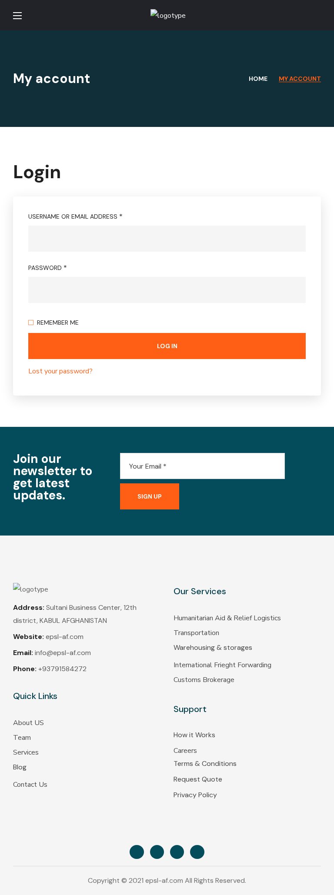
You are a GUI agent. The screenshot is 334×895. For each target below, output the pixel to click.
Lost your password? (60, 371)
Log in (167, 346)
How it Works (194, 734)
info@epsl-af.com (63, 652)
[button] (317, 15)
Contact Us (30, 784)
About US (28, 723)
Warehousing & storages (213, 647)
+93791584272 (62, 668)
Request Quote (198, 779)
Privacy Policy (195, 794)
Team (22, 737)
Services (26, 752)
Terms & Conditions (205, 763)
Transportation (196, 633)
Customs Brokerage (204, 680)
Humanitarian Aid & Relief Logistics (227, 618)
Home (258, 79)
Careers (185, 750)
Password (47, 267)
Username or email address (75, 216)
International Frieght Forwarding (222, 665)
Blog (20, 767)
